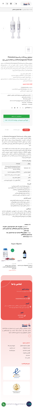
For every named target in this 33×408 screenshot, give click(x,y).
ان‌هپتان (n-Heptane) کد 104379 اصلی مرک (25, 266)
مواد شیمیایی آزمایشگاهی (17, 229)
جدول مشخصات (16, 130)
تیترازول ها (20, 227)
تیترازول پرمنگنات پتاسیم (22, 233)
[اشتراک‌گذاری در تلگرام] (14, 107)
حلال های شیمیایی (11, 227)
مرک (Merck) (26, 237)
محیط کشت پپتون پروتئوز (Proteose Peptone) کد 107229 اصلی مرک (9, 267)
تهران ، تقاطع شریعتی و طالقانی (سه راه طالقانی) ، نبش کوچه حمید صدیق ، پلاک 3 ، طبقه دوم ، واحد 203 (17, 307)
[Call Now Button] (4, 404)
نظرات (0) (7, 130)
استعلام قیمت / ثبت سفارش (16, 116)
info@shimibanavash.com (22, 299)
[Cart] (6, 3)
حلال (16, 227)
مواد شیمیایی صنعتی (7, 229)
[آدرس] (30, 307)
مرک (7, 233)
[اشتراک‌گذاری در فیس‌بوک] (20, 107)
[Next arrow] (29, 28)
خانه (31, 9)
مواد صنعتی (26, 231)
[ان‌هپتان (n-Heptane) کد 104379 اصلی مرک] (24, 254)
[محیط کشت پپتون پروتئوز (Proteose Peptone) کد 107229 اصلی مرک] (8, 254)
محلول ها (5, 227)
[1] (16, 30)
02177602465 (20, 315)
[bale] (29, 404)
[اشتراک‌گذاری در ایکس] (22, 107)
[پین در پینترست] (17, 107)
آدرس (27, 303)
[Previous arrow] (3, 28)
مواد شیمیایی (26, 9)
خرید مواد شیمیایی (12, 233)
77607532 (21, 317)
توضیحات (26, 130)
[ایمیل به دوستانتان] (12, 107)
